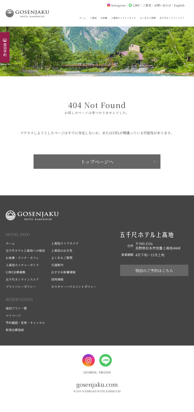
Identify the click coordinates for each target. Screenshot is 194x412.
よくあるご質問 (148, 17)
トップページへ (97, 161)
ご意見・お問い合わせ (157, 5)
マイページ (13, 315)
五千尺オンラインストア (172, 17)
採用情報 (57, 279)
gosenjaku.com (97, 384)
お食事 (103, 17)
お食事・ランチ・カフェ (22, 258)
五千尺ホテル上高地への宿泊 (25, 250)
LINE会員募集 (15, 272)
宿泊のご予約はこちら (154, 270)
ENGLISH (105, 372)
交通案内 (57, 265)
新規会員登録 (15, 330)
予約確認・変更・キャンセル (25, 322)
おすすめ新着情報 (63, 272)
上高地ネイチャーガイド (123, 17)
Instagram (118, 5)
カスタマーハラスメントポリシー (73, 286)
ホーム (82, 17)
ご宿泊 (93, 17)
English (179, 5)
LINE (136, 5)
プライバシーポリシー (21, 286)
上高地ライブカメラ (64, 243)
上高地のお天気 (61, 250)
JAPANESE (90, 372)
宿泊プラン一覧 (16, 308)
